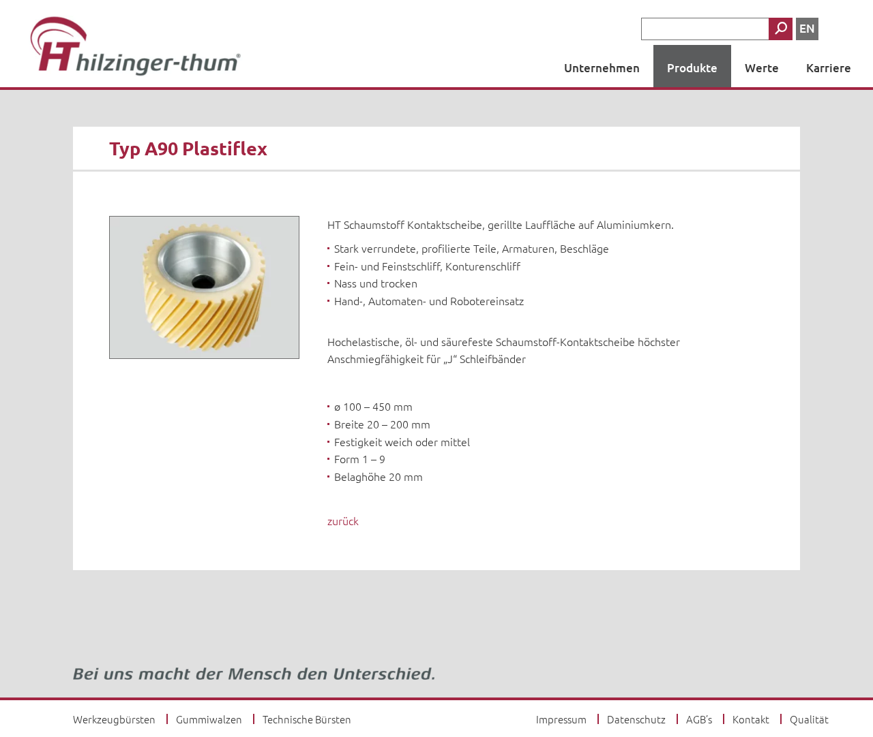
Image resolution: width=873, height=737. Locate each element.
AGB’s (699, 719)
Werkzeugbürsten (114, 719)
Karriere (828, 68)
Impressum (561, 719)
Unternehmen (602, 68)
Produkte (692, 68)
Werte (762, 68)
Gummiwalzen (209, 719)
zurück (343, 520)
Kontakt (751, 719)
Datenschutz (636, 719)
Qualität (809, 719)
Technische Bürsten (307, 719)
